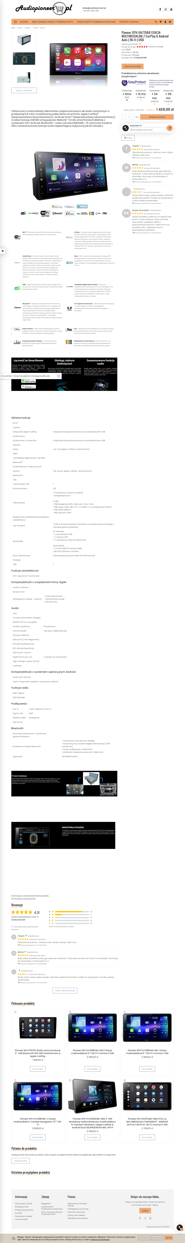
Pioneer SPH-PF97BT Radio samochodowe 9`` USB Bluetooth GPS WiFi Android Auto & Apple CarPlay (38, 1053)
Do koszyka (38, 1069)
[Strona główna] (43, 9)
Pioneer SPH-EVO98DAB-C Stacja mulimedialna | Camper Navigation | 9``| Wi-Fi (38, 1121)
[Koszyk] (160, 22)
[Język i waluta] (170, 22)
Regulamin (46, 1203)
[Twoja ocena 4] (144, 47)
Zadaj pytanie (20, 1160)
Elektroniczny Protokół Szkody (77, 1204)
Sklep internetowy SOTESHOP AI (158, 1227)
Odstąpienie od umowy (78, 1209)
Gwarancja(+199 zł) (155, 96)
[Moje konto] (165, 22)
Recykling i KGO (22, 1207)
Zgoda (169, 1237)
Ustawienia (144, 1237)
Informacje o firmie (23, 1203)
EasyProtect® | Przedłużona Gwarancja (96, 21)
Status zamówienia (76, 1215)
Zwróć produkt (21, 1219)
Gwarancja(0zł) (127, 94)
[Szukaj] (156, 22)
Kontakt (24, 21)
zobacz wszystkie (24, 90)
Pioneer (135, 55)
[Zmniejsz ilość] (133, 117)
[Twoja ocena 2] (140, 47)
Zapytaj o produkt (132, 66)
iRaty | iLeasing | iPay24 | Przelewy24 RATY (52, 21)
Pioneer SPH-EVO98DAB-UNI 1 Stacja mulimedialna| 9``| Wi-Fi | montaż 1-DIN (147, 1052)
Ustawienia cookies (23, 1216)
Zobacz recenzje (156, 47)
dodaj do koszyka (157, 117)
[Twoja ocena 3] (142, 47)
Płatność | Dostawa (128, 21)
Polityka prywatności (24, 1210)
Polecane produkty (23, 1003)
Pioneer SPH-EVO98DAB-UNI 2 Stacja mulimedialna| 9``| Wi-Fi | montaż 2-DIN (92, 1052)
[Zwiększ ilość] (124, 117)
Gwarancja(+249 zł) (168, 96)
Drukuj (129, 137)
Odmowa (157, 1237)
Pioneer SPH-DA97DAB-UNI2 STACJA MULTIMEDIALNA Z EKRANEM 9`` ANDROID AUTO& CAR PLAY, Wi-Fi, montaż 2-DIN (147, 1121)
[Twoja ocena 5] (146, 47)
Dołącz (145, 1210)
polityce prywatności (100, 1239)
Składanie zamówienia (78, 1218)
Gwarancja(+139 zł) (140, 94)
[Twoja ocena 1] (137, 47)
